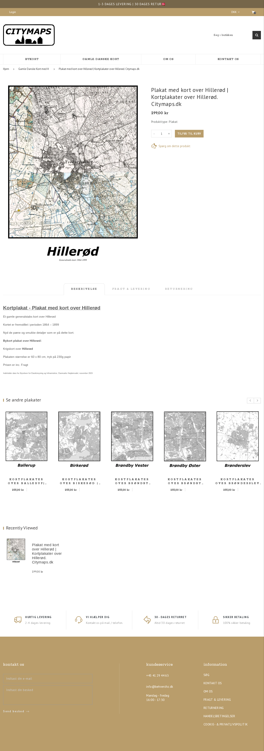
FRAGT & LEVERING (217, 700)
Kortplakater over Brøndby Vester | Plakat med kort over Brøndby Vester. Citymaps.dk (132, 481)
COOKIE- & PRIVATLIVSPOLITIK (226, 724)
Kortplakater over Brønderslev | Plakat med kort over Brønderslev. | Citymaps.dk (237, 481)
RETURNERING (214, 708)
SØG (206, 675)
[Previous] (250, 401)
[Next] (257, 401)
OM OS (208, 691)
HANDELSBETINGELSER (219, 716)
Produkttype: (159, 122)
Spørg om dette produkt (174, 146)
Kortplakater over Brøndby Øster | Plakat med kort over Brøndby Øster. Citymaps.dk (185, 481)
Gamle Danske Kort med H (33, 69)
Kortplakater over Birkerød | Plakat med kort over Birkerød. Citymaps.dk (79, 481)
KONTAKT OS (213, 683)
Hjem (6, 69)
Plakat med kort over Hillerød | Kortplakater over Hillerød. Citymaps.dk (99, 69)
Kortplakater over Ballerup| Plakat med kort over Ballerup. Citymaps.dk (26, 481)
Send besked (14, 711)
